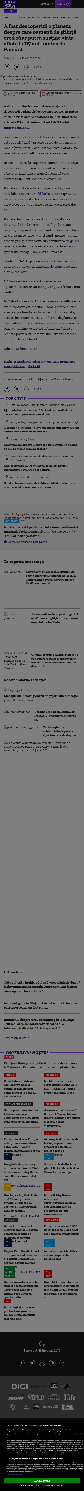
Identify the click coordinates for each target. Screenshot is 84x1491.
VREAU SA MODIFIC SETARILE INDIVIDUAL (42, 1485)
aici (62, 1446)
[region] (42, 1455)
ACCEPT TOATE (42, 1480)
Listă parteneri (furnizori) (15, 1474)
